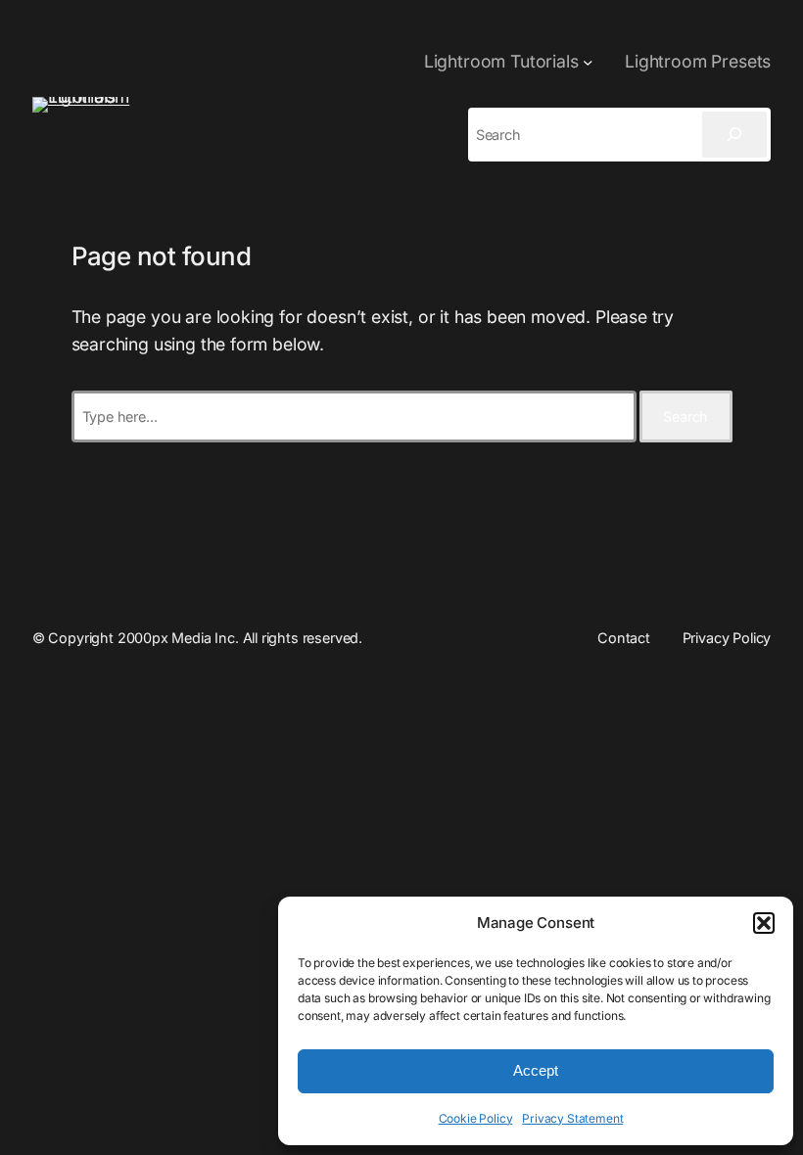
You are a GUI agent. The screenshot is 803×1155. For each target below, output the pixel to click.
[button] (764, 923)
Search (685, 416)
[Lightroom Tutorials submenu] (588, 62)
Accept (535, 1070)
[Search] (734, 135)
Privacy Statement (572, 1118)
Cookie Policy (476, 1118)
